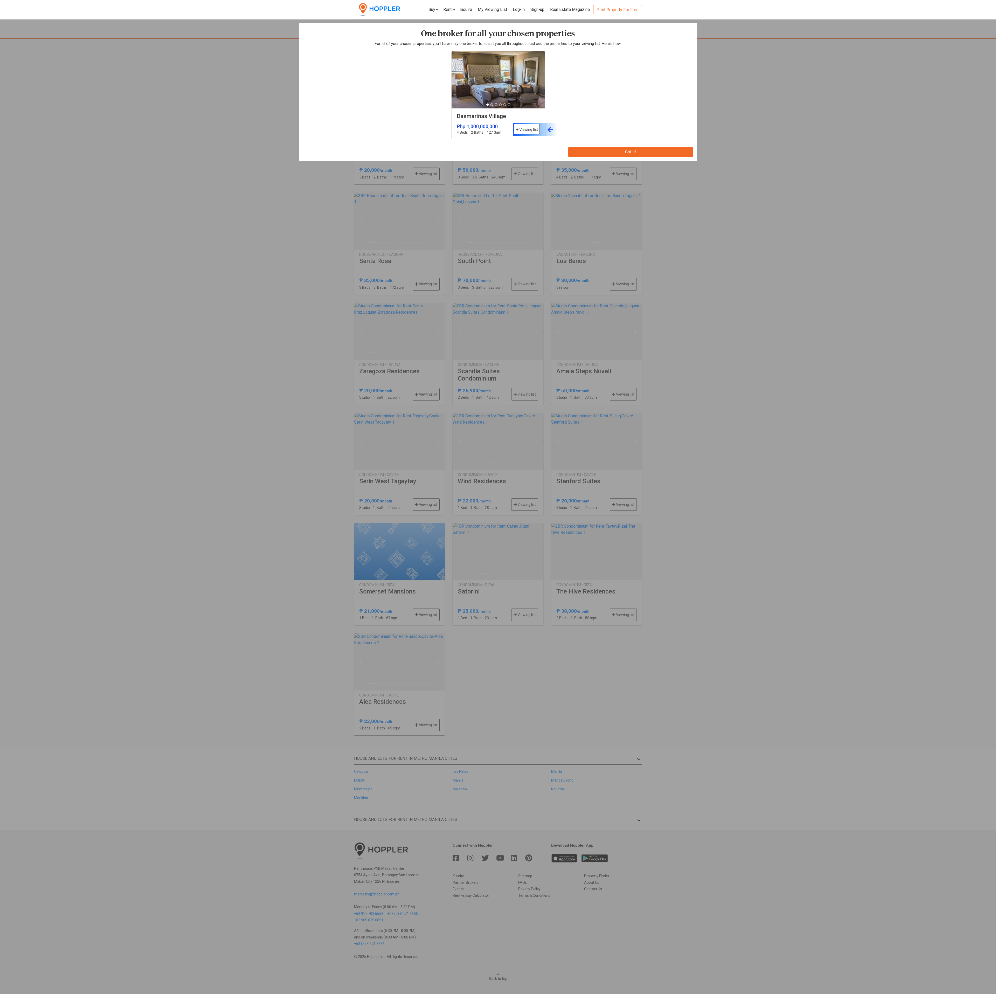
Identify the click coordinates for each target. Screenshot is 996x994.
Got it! (630, 151)
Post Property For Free (618, 9)
